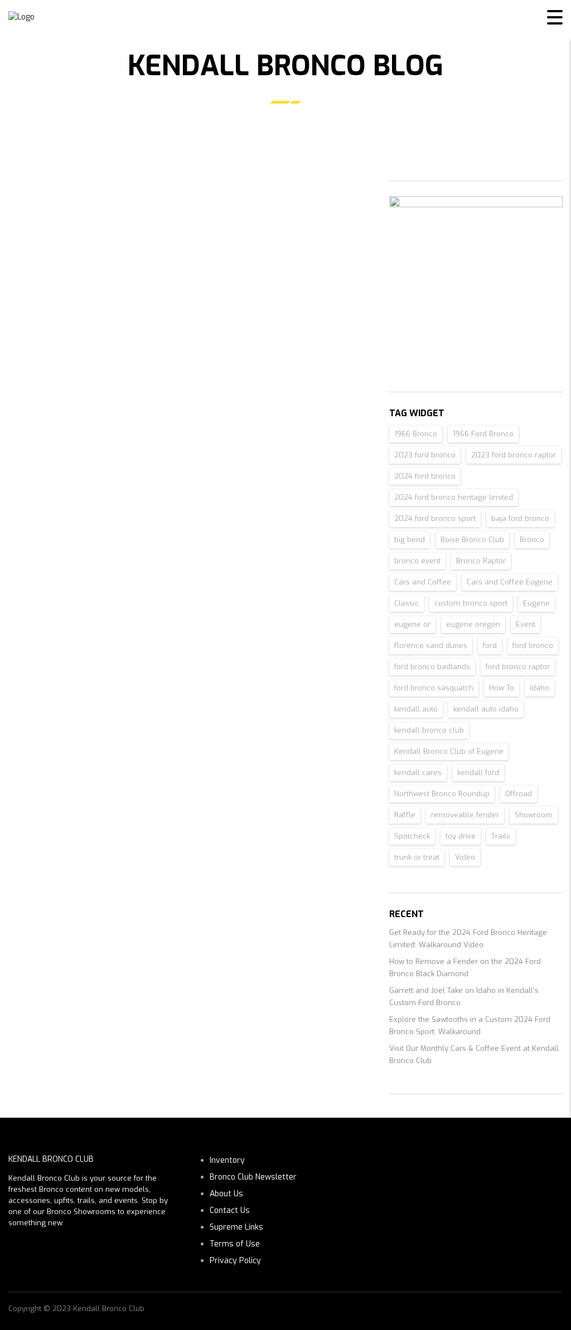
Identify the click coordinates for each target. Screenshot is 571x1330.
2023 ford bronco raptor (513, 455)
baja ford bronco (520, 518)
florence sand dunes (430, 645)
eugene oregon (473, 624)
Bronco (532, 539)
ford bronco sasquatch (433, 688)
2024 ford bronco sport (435, 518)
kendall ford (478, 772)
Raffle (404, 815)
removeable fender (465, 815)
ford (490, 645)
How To (501, 688)
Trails (500, 836)
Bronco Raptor (481, 561)
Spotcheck (412, 836)
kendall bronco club (429, 730)
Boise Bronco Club (472, 539)
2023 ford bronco (425, 455)
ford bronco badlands (432, 666)
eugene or (412, 624)
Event (525, 624)
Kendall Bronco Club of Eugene (449, 751)
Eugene (536, 603)
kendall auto (416, 709)
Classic (406, 603)
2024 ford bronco (425, 476)
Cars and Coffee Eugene (510, 582)
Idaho (539, 688)
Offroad (518, 793)
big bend (409, 539)
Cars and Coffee (422, 582)
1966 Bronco (415, 434)
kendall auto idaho (486, 709)
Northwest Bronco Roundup (442, 793)
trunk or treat (416, 857)
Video (465, 857)
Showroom (534, 815)
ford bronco (532, 645)
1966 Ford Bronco (483, 434)
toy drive (461, 836)
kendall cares (418, 772)
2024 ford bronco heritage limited (453, 497)
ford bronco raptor (518, 666)
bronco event (417, 561)
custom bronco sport (470, 603)
